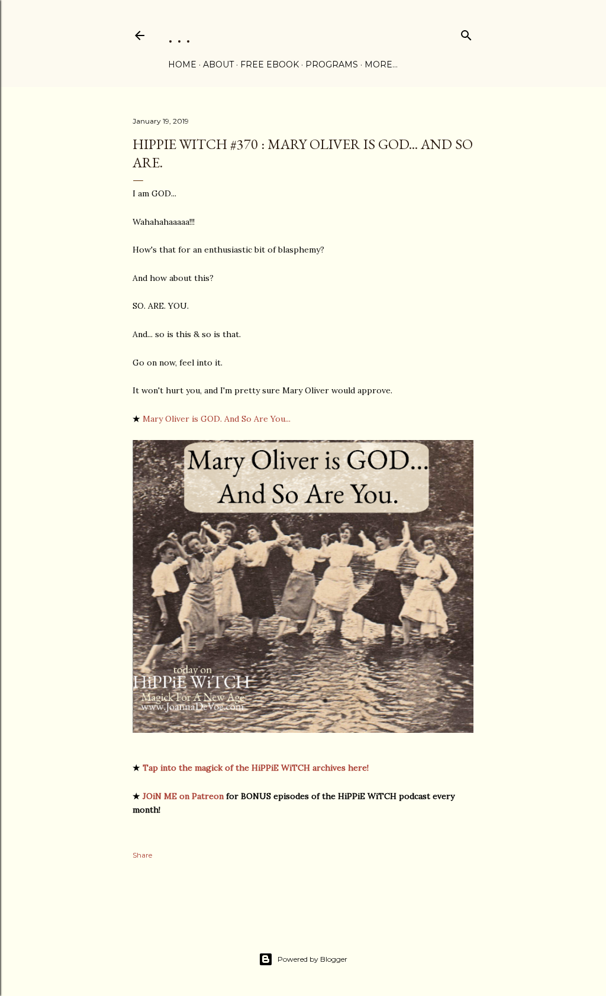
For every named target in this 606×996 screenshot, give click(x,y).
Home (182, 64)
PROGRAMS (331, 64)
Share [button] (142, 855)
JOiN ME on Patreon (183, 796)
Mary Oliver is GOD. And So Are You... (217, 418)
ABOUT (218, 64)
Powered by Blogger (312, 959)
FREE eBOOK (269, 64)
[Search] (466, 32)
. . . (179, 35)
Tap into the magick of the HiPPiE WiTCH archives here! (256, 767)
